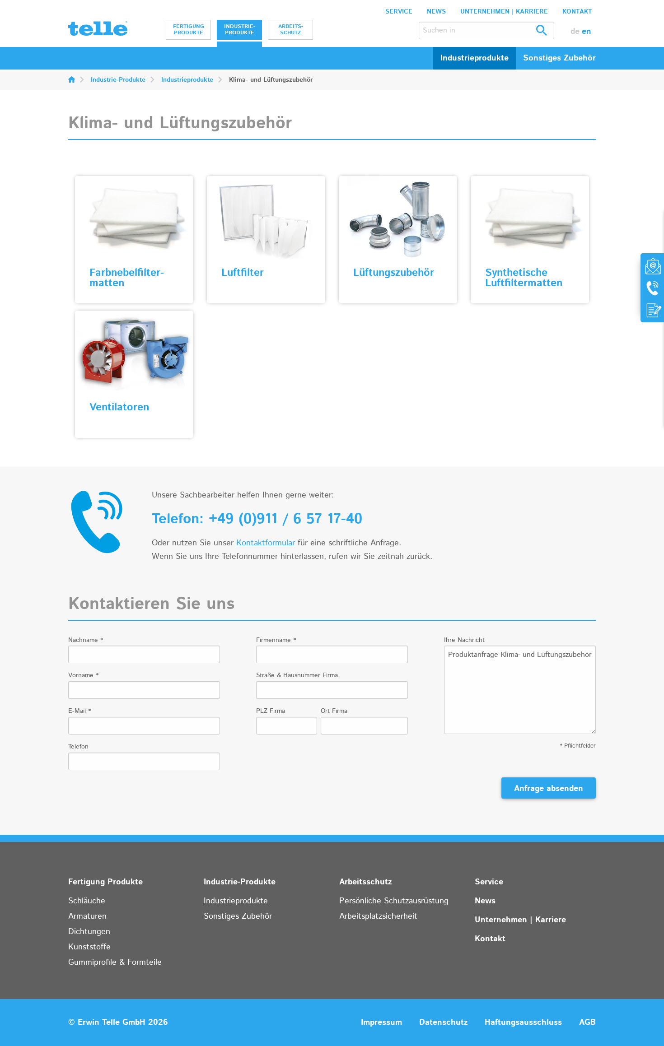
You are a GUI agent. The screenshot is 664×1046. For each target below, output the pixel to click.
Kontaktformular (265, 543)
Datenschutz (443, 1022)
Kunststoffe (89, 947)
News (436, 11)
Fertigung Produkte (188, 30)
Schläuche (86, 901)
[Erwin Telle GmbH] (97, 31)
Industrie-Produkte (239, 30)
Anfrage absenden (548, 789)
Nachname (85, 640)
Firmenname (276, 640)
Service (398, 11)
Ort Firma (334, 711)
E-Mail (79, 711)
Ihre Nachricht (464, 640)
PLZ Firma (270, 711)
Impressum (381, 1022)
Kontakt (577, 11)
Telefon (78, 746)
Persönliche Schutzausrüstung (394, 901)
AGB (587, 1022)
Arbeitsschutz (290, 30)
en (586, 31)
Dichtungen (89, 932)
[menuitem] (188, 30)
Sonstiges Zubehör (238, 916)
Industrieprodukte (187, 79)
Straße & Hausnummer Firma (297, 675)
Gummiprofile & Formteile (115, 962)
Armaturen (87, 916)
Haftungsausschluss (523, 1022)
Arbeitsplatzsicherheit (378, 916)
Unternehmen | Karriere (504, 11)
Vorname (83, 675)
